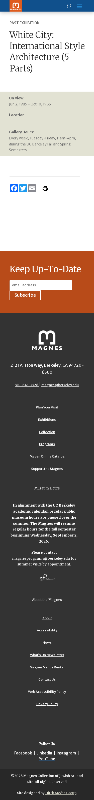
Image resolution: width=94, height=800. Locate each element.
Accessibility (47, 630)
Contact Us (47, 679)
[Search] (69, 6)
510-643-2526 (27, 385)
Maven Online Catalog (47, 456)
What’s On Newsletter (47, 655)
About (47, 618)
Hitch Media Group (60, 793)
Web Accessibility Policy (47, 692)
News (47, 642)
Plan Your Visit (47, 407)
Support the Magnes (47, 469)
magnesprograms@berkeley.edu (41, 558)
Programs (47, 444)
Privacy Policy (47, 704)
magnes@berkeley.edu (60, 385)
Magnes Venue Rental (47, 667)
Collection (47, 432)
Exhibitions (47, 419)
